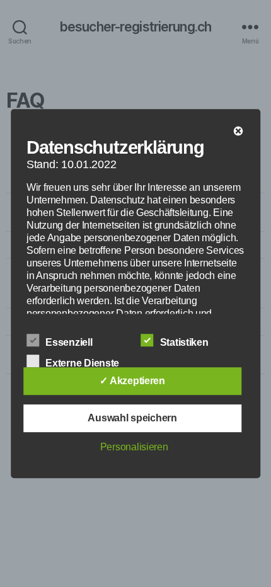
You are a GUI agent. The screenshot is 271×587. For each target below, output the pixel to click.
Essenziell (70, 342)
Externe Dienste (83, 363)
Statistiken (185, 342)
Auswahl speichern (132, 418)
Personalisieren (134, 447)
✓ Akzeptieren (132, 380)
